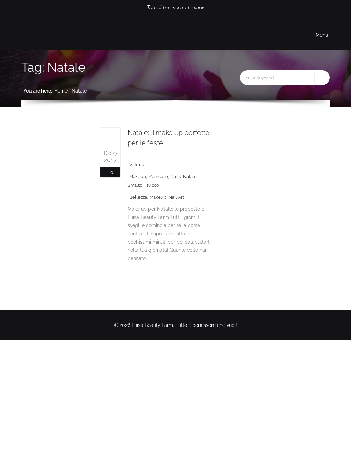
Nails (175, 176)
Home (61, 91)
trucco (152, 185)
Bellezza (138, 197)
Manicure (158, 176)
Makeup (157, 197)
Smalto (135, 185)
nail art (176, 197)
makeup (137, 176)
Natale (79, 91)
